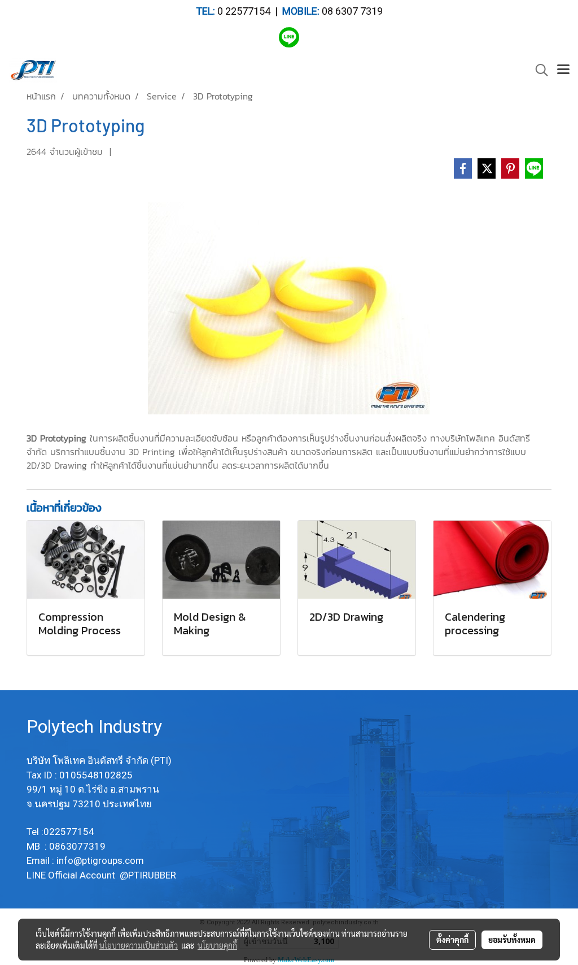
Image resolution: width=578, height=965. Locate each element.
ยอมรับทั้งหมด (512, 939)
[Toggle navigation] (563, 70)
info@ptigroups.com (101, 860)
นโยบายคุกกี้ (217, 945)
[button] (538, 70)
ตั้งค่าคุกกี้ (452, 939)
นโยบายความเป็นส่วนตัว (138, 945)
